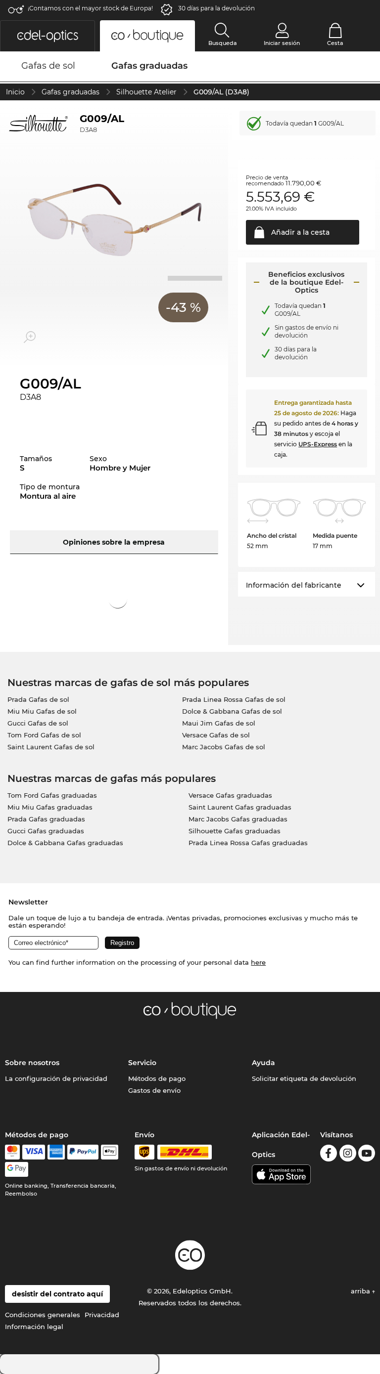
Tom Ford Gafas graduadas (52, 795)
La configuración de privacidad (56, 1078)
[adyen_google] (16, 1169)
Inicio (15, 91)
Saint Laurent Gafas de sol (51, 747)
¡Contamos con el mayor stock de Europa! (90, 8)
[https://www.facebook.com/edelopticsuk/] (328, 1155)
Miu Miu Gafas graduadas (50, 807)
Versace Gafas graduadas (230, 795)
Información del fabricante (293, 585)
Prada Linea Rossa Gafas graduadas (248, 843)
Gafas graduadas (70, 91)
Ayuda (263, 1062)
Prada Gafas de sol (38, 699)
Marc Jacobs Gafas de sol (223, 747)
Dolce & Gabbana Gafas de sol (232, 711)
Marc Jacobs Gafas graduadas (238, 819)
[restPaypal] (82, 1152)
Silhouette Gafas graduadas (235, 831)
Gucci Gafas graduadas (45, 831)
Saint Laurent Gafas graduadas (240, 807)
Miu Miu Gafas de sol (42, 711)
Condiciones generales (42, 1315)
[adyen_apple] (110, 1152)
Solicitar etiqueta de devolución (304, 1078)
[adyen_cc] (12, 1152)
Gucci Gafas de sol (37, 723)
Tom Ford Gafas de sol (44, 735)
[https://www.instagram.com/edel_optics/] (347, 1155)
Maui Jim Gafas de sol (218, 723)
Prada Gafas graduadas (46, 819)
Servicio (142, 1062)
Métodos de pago (157, 1078)
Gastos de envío (154, 1090)
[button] (47, 35)
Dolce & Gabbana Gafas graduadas (65, 843)
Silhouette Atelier (146, 91)
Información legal (34, 1327)
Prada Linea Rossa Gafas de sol (233, 699)
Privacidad (102, 1315)
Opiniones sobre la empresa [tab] (114, 542)
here (258, 962)
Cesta (335, 43)
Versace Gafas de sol (216, 735)
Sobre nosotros (32, 1062)
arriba (361, 1291)
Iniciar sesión (282, 43)
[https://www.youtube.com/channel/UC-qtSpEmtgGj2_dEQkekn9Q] (366, 1155)
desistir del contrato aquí (57, 1293)
